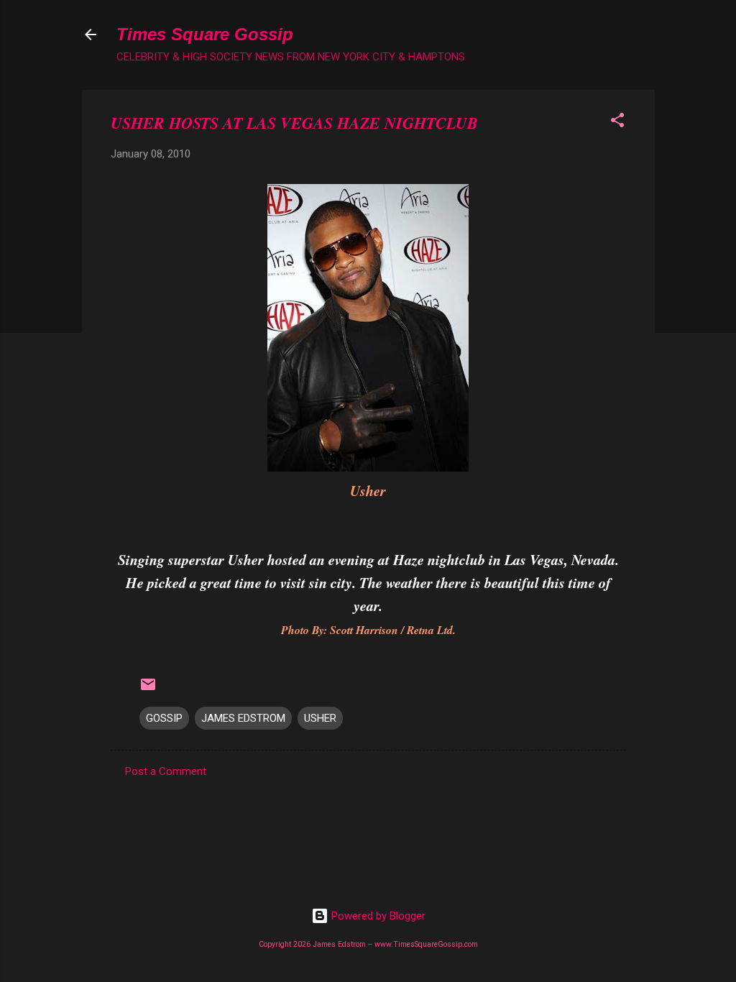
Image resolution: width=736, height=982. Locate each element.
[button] (617, 122)
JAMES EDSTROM (243, 718)
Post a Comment (165, 771)
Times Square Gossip (204, 34)
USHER (320, 718)
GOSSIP (164, 718)
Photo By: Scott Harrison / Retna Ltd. (368, 630)
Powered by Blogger (377, 915)
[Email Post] (148, 689)
